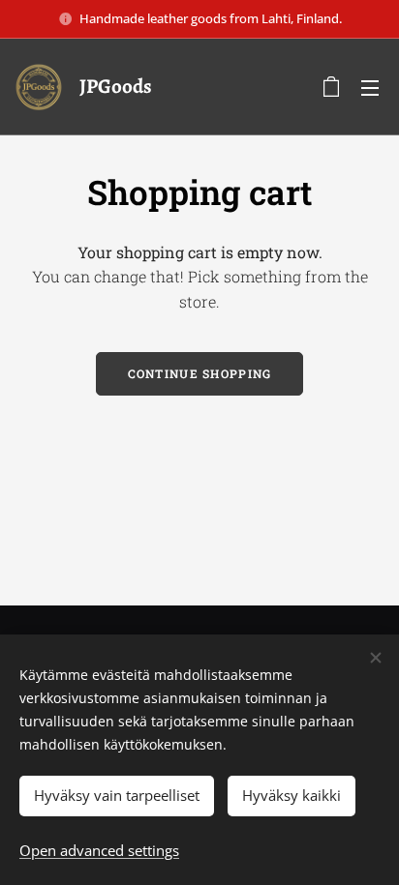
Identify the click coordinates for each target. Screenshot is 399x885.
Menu (370, 87)
